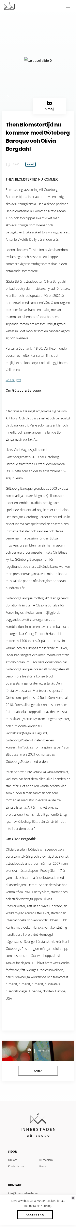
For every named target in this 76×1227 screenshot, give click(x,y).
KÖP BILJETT (13, 380)
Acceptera (35, 1214)
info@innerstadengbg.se (22, 1193)
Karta (38, 1070)
